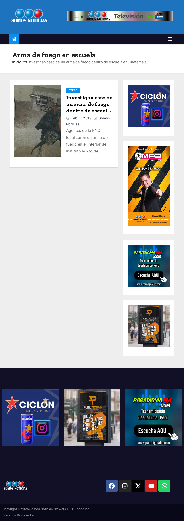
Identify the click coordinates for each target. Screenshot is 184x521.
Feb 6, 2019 (82, 118)
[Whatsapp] (164, 486)
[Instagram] (125, 486)
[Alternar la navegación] (170, 39)
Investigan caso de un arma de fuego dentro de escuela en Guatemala (89, 107)
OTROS (73, 90)
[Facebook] (112, 486)
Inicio (16, 62)
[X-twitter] (138, 486)
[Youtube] (151, 486)
